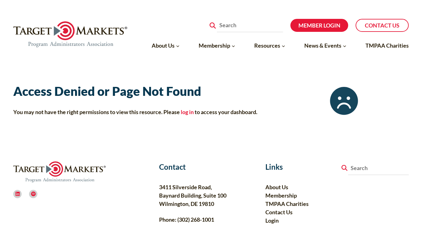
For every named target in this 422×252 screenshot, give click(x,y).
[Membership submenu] (233, 45)
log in (187, 112)
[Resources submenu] (283, 45)
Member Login (319, 25)
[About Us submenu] (177, 45)
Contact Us (382, 25)
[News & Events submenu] (344, 45)
